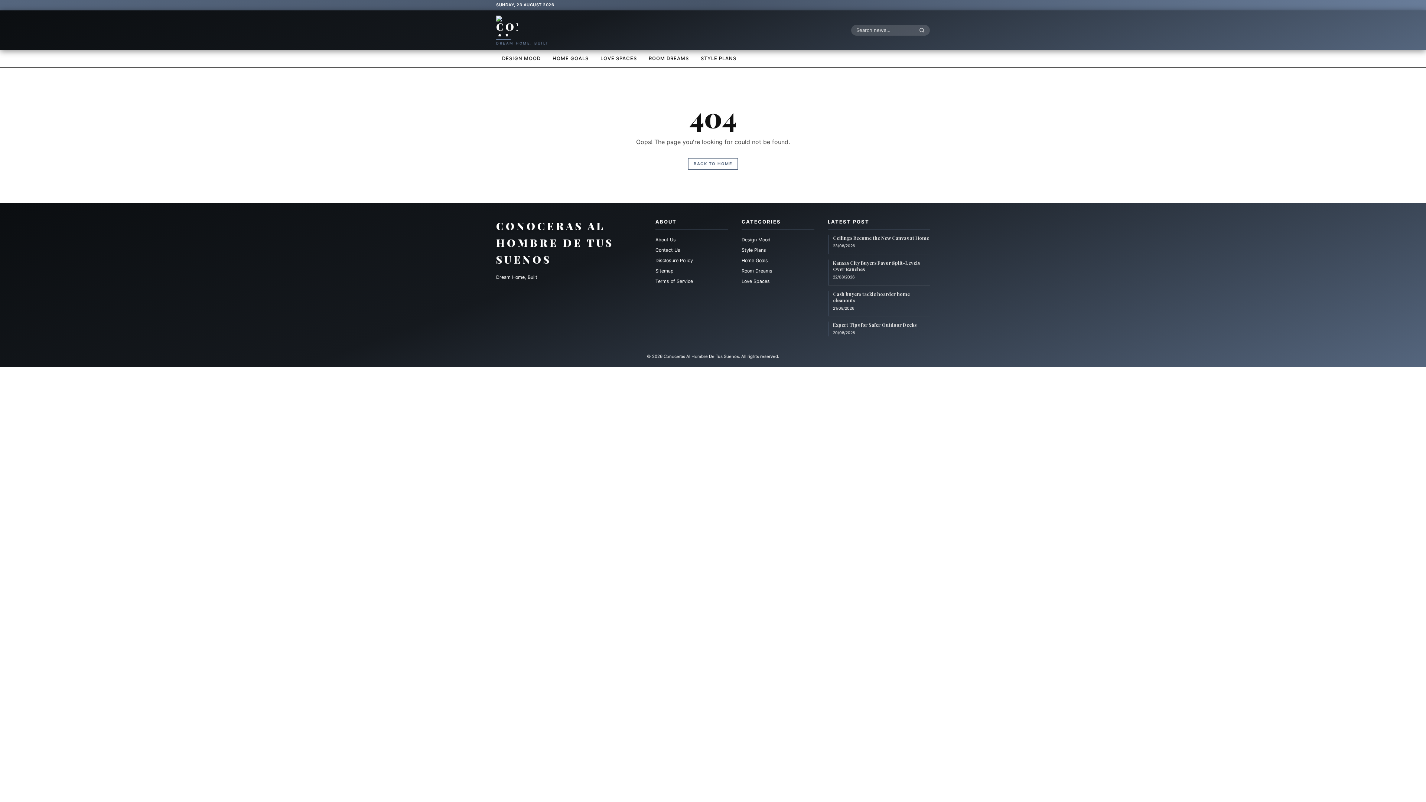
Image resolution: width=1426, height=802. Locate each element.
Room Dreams (669, 58)
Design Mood (521, 58)
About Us (665, 239)
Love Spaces (618, 58)
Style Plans (718, 58)
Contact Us (667, 250)
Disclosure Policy (674, 260)
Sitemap (664, 271)
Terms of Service (674, 281)
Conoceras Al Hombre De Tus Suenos (555, 242)
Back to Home (713, 163)
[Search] (924, 30)
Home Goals (571, 58)
